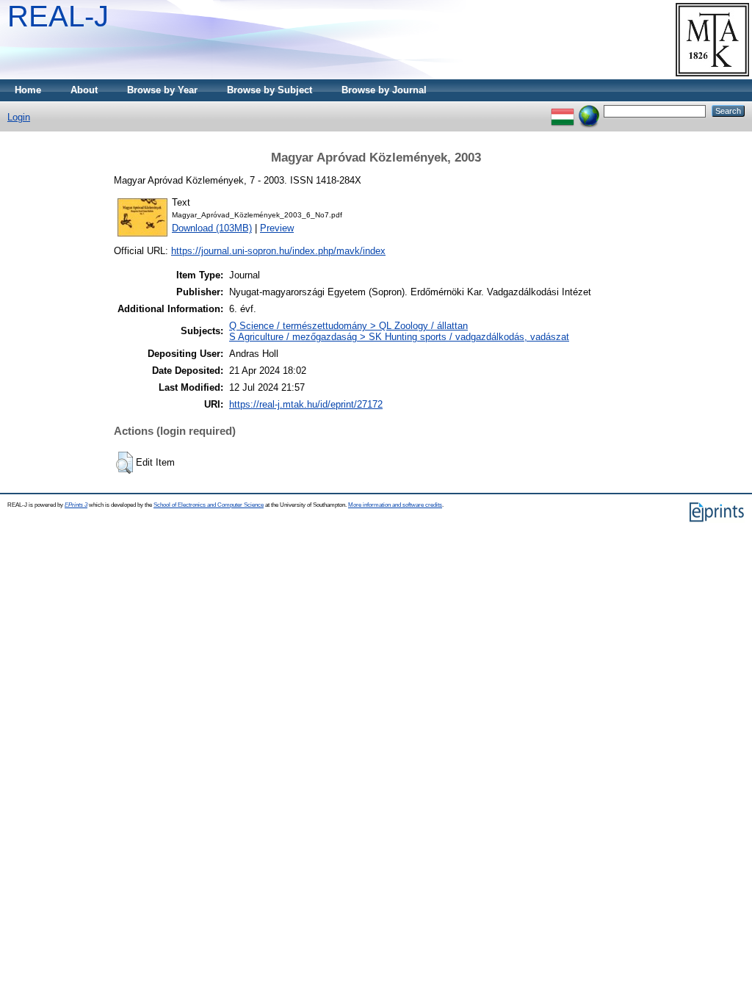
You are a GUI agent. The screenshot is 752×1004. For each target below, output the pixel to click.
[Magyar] (562, 110)
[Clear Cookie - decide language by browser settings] (589, 110)
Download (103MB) (212, 228)
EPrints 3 (76, 505)
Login (18, 117)
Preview (277, 228)
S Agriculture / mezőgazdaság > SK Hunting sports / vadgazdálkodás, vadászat (399, 336)
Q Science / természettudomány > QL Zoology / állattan (348, 325)
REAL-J (58, 16)
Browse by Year (162, 89)
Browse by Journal (384, 89)
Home (28, 89)
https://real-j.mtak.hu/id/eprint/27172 (306, 404)
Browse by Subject (269, 89)
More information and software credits (395, 505)
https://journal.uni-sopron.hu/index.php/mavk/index (278, 250)
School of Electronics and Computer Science (208, 505)
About (84, 89)
